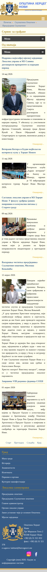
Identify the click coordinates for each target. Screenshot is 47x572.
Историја (6, 463)
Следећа (30, 442)
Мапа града (7, 458)
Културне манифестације (13, 481)
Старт (8, 442)
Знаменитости (8, 468)
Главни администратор (12, 503)
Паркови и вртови (10, 477)
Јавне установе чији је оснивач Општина (21, 512)
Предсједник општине (12, 494)
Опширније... (38, 144)
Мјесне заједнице (10, 517)
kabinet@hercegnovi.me (21, 548)
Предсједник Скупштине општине (18, 498)
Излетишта (7, 472)
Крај (39, 442)
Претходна (19, 442)
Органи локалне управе (13, 508)
